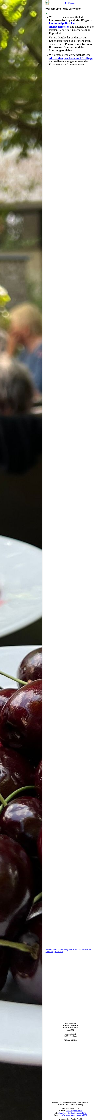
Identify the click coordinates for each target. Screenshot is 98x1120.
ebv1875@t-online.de (74, 1111)
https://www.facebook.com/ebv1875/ (72, 1113)
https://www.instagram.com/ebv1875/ (73, 1115)
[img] (21, 560)
